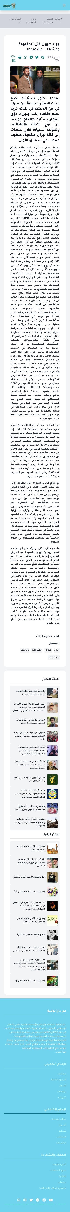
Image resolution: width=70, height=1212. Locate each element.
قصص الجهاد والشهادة (52, 1188)
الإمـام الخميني (55, 1064)
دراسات (62, 1182)
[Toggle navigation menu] (64, 5)
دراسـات (61, 1091)
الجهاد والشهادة (53, 1155)
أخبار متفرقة (59, 1165)
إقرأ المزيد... (60, 1052)
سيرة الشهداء (58, 1170)
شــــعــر (62, 1131)
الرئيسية (58, 19)
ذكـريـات (62, 1097)
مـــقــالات (61, 1137)
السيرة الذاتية (58, 1080)
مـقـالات (62, 1074)
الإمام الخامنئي (55, 1109)
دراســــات (61, 1143)
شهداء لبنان (15, 19)
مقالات (62, 1176)
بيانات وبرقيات (58, 1119)
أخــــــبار (62, 1086)
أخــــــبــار (62, 1125)
